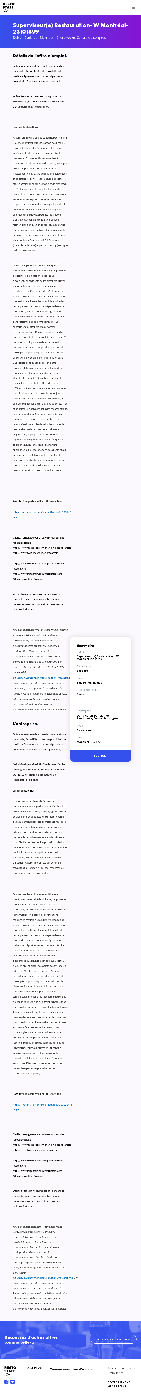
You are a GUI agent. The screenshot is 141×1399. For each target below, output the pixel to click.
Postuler (100, 756)
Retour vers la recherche (113, 1339)
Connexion (34, 1368)
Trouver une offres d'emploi (71, 1369)
